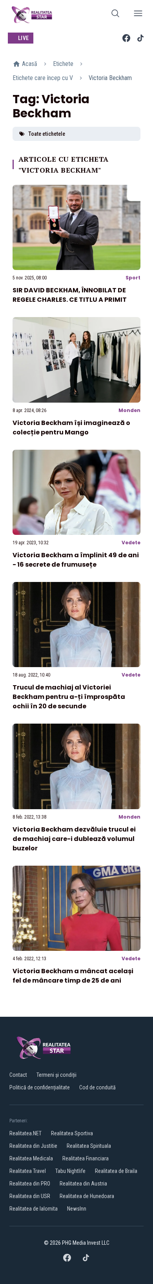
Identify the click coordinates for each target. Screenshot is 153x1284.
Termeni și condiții (56, 1075)
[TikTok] (140, 38)
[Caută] (115, 14)
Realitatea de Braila (116, 1171)
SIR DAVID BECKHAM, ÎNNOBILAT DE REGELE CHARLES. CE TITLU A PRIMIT (70, 295)
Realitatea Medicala (31, 1158)
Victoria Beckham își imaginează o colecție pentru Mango (71, 427)
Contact (18, 1075)
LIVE (23, 38)
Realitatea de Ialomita (33, 1209)
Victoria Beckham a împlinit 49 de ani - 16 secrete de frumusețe (76, 560)
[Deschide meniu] (138, 15)
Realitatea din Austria (83, 1183)
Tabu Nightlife (70, 1171)
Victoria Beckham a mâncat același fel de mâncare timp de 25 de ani (73, 976)
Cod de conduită (97, 1087)
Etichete (63, 63)
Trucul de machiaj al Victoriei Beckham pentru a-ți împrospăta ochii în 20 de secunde (69, 697)
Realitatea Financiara (85, 1158)
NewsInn (76, 1209)
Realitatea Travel (27, 1171)
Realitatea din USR (29, 1196)
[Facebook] (126, 38)
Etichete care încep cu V (43, 78)
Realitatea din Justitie (33, 1146)
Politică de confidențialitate (39, 1087)
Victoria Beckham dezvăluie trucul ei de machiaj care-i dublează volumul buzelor (74, 839)
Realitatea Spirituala (89, 1146)
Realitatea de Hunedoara (87, 1196)
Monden (129, 410)
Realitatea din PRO (29, 1183)
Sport (133, 277)
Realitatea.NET (25, 1133)
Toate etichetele (46, 134)
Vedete (131, 542)
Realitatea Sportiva (72, 1133)
